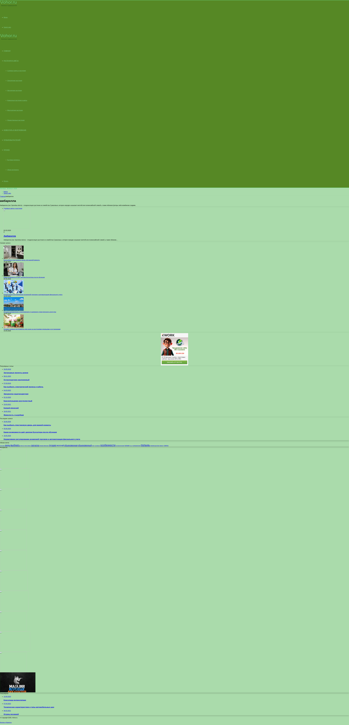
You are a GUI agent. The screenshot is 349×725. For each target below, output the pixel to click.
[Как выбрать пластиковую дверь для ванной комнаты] (14, 258)
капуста (22, 445)
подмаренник (136, 445)
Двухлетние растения (14, 90)
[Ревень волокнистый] (13, 529)
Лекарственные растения (16, 120)
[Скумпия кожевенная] (13, 569)
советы (166, 445)
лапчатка (35, 445)
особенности (108, 445)
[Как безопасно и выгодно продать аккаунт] (17, 692)
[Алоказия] (13, 631)
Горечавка (2, 445)
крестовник (28, 445)
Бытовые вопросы (13, 160)
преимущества (154, 445)
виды (7, 445)
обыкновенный (85, 445)
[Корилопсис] (13, 468)
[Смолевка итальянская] (15, 488)
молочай (60, 445)
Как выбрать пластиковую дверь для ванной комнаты (22, 260)
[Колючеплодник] (13, 549)
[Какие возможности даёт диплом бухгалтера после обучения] (14, 275)
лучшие (52, 445)
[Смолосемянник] (13, 671)
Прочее (7, 150)
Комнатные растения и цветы (17, 100)
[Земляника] (13, 508)
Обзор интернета (13, 170)
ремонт (161, 445)
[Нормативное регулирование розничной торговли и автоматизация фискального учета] (14, 293)
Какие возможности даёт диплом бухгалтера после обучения (24, 277)
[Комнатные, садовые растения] (8, 6)
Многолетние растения (15, 110)
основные (97, 445)
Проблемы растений (12, 140)
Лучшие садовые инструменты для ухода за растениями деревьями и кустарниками (32, 329)
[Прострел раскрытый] (14, 610)
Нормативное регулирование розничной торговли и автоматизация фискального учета (33, 294)
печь (131, 445)
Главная (3, 196)
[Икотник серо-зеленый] (13, 590)
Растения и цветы (11, 61)
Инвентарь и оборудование (15, 130)
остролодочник (120, 445)
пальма (127, 445)
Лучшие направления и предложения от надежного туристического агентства (30, 312)
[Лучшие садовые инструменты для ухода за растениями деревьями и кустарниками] (14, 327)
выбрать (15, 445)
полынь (145, 445)
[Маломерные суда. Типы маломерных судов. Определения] (15, 651)
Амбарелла (10, 236)
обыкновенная (71, 445)
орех (93, 445)
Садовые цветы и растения (16, 70)
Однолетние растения (14, 80)
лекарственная (44, 445)
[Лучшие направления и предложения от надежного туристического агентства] (14, 310)
